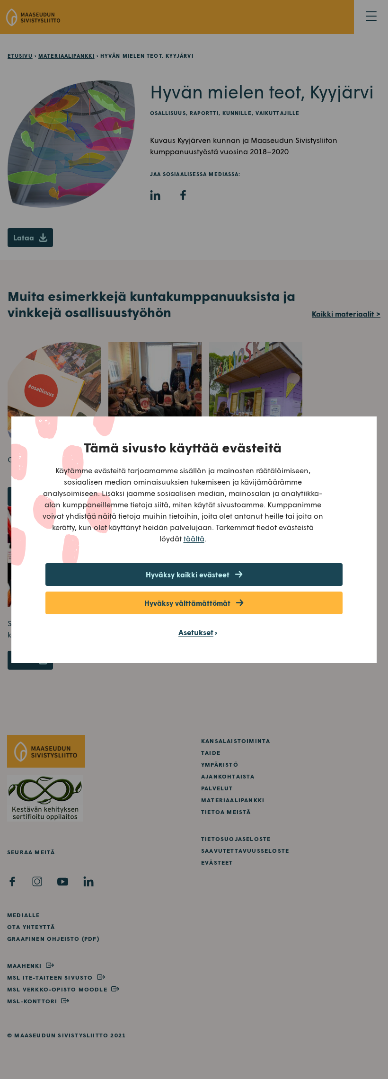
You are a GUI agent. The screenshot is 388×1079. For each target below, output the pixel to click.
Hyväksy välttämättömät (187, 603)
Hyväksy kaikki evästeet (187, 574)
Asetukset (195, 632)
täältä (194, 538)
